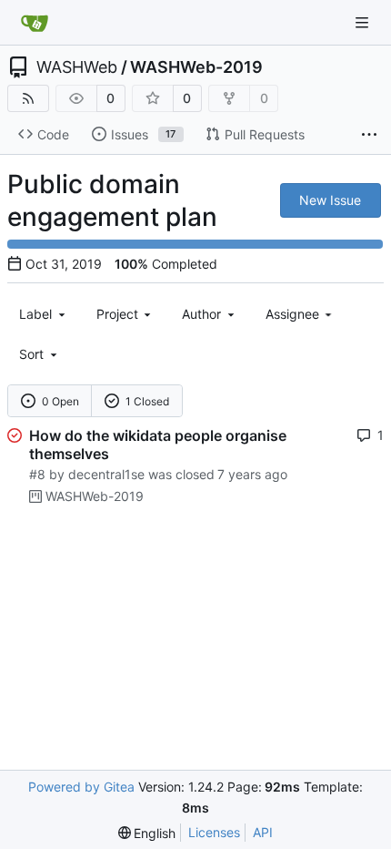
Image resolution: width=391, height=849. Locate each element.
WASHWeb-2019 (196, 67)
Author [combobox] (201, 314)
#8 (37, 474)
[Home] (34, 22)
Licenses (214, 832)
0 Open (60, 401)
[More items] (369, 135)
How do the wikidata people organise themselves (157, 444)
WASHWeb (76, 67)
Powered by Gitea (81, 786)
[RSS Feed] (28, 98)
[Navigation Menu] (364, 22)
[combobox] (43, 314)
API (263, 832)
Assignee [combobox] (292, 314)
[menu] (39, 354)
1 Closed (147, 401)
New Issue (330, 200)
